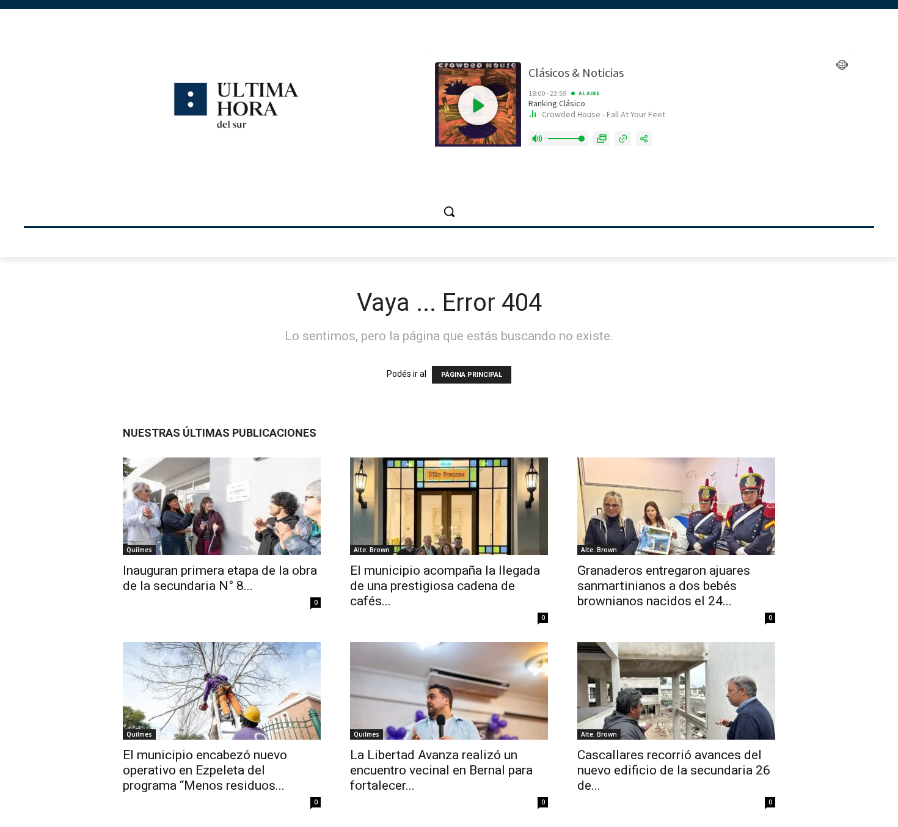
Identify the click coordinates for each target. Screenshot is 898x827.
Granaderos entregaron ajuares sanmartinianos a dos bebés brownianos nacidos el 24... (663, 585)
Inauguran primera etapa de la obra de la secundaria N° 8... (220, 578)
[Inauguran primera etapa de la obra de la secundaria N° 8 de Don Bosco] (222, 506)
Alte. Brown (372, 549)
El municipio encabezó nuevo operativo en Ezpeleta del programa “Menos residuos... (205, 770)
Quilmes (139, 549)
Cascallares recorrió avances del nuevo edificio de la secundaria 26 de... (673, 770)
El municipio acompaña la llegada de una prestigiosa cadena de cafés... (445, 585)
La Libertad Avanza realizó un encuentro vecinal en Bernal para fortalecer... (441, 770)
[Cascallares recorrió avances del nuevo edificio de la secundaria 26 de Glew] (676, 691)
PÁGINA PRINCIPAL (471, 375)
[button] (449, 211)
